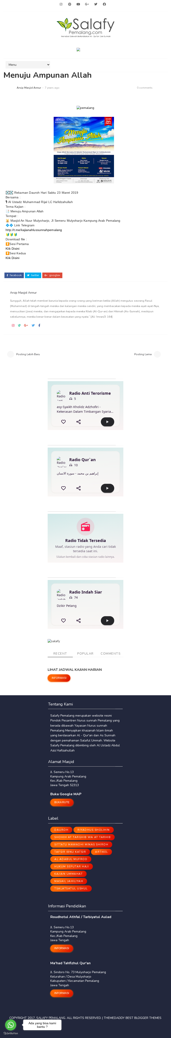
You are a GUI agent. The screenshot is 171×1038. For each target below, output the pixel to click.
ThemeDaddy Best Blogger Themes (132, 1018)
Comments (111, 653)
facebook (15, 275)
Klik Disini (12, 248)
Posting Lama (143, 354)
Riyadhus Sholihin (93, 830)
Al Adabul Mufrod (70, 859)
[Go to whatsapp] (10, 1024)
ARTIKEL (101, 852)
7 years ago (52, 88)
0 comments (145, 88)
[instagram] (61, 4)
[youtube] (78, 4)
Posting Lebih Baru (28, 354)
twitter (35, 275)
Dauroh (61, 830)
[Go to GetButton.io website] (11, 1033)
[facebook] (104, 4)
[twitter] (95, 4)
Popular (85, 653)
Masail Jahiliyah (68, 881)
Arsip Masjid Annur (29, 88)
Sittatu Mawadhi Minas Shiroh (81, 844)
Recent (60, 653)
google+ (54, 275)
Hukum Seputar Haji (71, 866)
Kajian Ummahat (68, 874)
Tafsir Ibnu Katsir (70, 852)
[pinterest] (69, 4)
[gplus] (87, 4)
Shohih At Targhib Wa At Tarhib (82, 837)
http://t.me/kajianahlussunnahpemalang (34, 230)
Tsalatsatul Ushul (71, 888)
